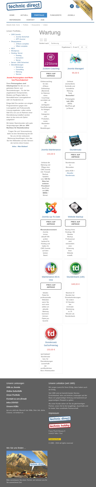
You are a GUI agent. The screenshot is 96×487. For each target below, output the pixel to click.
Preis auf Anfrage (51, 75)
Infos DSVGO (12, 403)
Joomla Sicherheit (22, 37)
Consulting (20, 69)
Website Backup (75, 217)
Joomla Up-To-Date (51, 217)
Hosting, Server (17, 53)
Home (18, 25)
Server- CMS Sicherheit (20, 62)
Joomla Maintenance (51, 150)
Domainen (19, 58)
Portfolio (25, 25)
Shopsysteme (35, 25)
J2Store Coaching (51, 68)
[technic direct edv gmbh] (60, 419)
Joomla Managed (75, 68)
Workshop (19, 67)
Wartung (19, 72)
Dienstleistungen (17, 65)
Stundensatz (75, 150)
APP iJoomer (20, 39)
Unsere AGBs (12, 406)
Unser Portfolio (13, 395)
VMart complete (22, 46)
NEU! (13, 48)
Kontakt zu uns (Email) (16, 399)
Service (18, 74)
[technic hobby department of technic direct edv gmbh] (60, 426)
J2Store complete (22, 44)
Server (18, 60)
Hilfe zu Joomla (13, 387)
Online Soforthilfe (14, 391)
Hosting (18, 55)
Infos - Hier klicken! (20, 146)
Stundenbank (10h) (76, 277)
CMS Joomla (16, 34)
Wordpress (15, 51)
